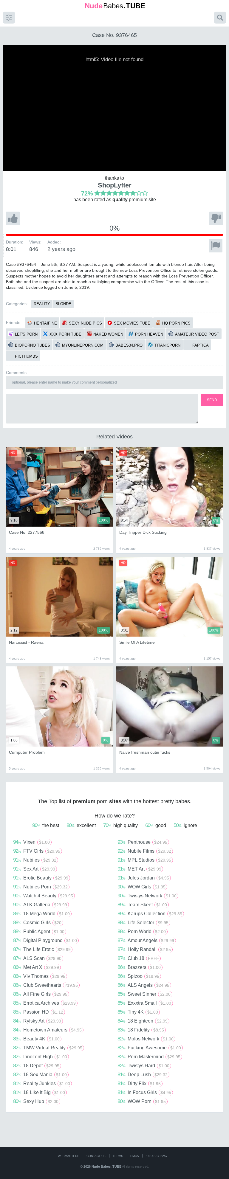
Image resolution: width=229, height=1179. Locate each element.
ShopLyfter (114, 185)
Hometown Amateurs (47, 1030)
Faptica (200, 345)
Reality (42, 304)
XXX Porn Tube (65, 334)
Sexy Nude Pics (85, 323)
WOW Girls (141, 887)
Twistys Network (147, 896)
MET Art (139, 869)
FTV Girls (36, 851)
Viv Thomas (39, 976)
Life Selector (142, 922)
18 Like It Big (39, 1092)
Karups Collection (149, 913)
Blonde (63, 304)
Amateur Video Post (197, 334)
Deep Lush (142, 1074)
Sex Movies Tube (132, 323)
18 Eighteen (142, 1021)
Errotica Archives (44, 1003)
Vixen (31, 842)
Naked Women (108, 334)
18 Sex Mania (40, 1074)
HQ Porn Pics (176, 323)
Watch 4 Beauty (43, 896)
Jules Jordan (143, 878)
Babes (115, 6)
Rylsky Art (37, 1021)
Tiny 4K (137, 1012)
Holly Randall (144, 949)
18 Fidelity (140, 1030)
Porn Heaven (149, 334)
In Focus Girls (144, 1092)
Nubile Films (144, 851)
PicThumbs (26, 356)
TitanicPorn (167, 345)
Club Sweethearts (45, 985)
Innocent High (40, 1056)
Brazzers (139, 967)
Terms (118, 1156)
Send (212, 400)
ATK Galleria (40, 904)
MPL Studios (144, 860)
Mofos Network (145, 1039)
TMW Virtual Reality (47, 1048)
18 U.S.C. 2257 (157, 1156)
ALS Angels (143, 985)
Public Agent (38, 931)
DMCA (134, 1156)
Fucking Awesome (149, 1048)
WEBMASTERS (68, 1156)
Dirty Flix (139, 1083)
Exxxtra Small (144, 1003)
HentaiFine (45, 323)
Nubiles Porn (40, 887)
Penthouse (142, 842)
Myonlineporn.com (82, 345)
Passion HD (38, 1012)
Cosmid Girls (37, 922)
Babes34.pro (129, 345)
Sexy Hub (35, 1101)
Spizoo (138, 976)
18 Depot (36, 1065)
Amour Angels (145, 940)
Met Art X (36, 967)
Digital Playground (45, 940)
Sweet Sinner (144, 994)
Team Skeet (142, 904)
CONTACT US (96, 1156)
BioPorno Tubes (32, 345)
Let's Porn (26, 334)
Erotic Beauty (40, 878)
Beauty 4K (36, 1039)
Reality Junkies (41, 1083)
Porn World (141, 931)
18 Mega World (41, 913)
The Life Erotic (42, 949)
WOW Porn (141, 1101)
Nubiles (34, 860)
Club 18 (138, 958)
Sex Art (34, 869)
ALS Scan (37, 958)
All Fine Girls (40, 994)
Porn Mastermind (148, 1056)
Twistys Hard (143, 1065)
